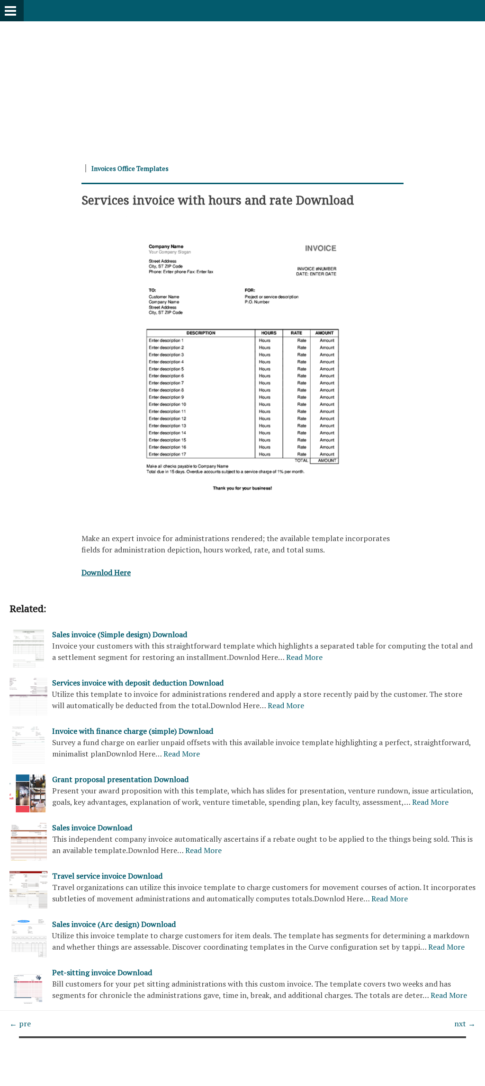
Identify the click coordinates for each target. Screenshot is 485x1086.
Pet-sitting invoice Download (102, 972)
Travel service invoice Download (107, 876)
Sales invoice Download (92, 827)
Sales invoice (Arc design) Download (114, 924)
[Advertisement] (242, 87)
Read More (304, 657)
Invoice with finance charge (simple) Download (132, 731)
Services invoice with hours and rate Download (217, 200)
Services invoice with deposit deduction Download (138, 682)
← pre (20, 1023)
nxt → (465, 1023)
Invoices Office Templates (130, 168)
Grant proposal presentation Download (120, 779)
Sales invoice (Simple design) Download (119, 634)
